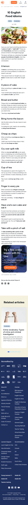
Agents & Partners (6, 400)
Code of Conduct (6, 421)
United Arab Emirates (21, 464)
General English (19, 422)
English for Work (19, 399)
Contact (14, 2)
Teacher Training (19, 429)
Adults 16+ (18, 475)
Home (1, 6)
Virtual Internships (20, 432)
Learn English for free (8, 6)
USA (16, 445)
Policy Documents (6, 468)
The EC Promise (5, 406)
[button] (20, 2)
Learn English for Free (7, 445)
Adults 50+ (18, 479)
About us (3, 397)
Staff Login (4, 465)
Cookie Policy (23, 494)
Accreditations (5, 393)
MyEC (2, 410)
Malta (16, 458)
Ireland (17, 455)
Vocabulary (16, 6)
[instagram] (9, 487)
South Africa (18, 461)
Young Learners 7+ (6, 475)
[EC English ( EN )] (2, 2)
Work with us (4, 413)
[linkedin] (15, 487)
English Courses (19, 395)
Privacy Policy (16, 494)
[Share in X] (8, 283)
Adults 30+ (4, 479)
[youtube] (19, 487)
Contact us (4, 425)
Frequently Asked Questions (6, 452)
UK (15, 451)
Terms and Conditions (6, 494)
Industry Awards (5, 403)
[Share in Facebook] (2, 283)
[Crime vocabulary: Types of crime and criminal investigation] (14, 314)
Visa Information (5, 448)
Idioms (10, 21)
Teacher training (6, 482)
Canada (17, 448)
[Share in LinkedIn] (5, 283)
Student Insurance (6, 462)
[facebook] (12, 487)
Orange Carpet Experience (5, 457)
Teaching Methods (20, 426)
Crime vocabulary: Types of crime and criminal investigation (13, 332)
